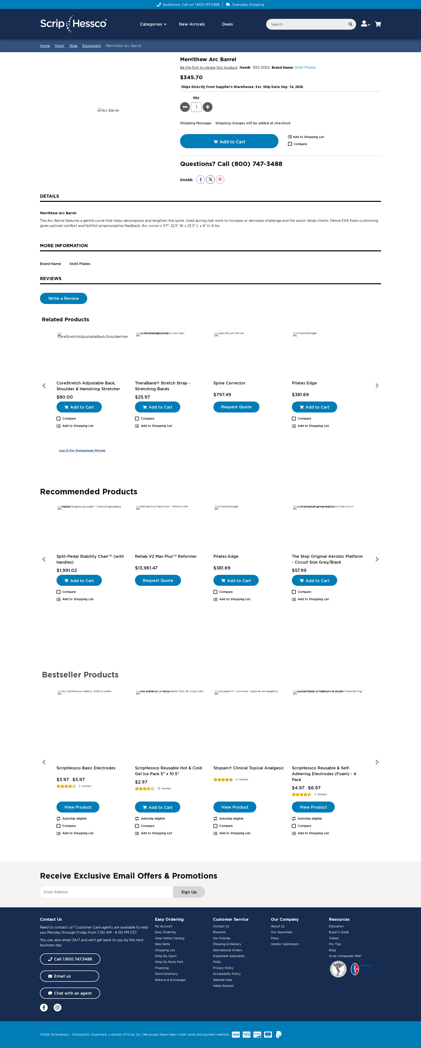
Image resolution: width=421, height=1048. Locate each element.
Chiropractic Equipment (89, 1034)
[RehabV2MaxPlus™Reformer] (171, 529)
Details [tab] (49, 196)
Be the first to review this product (209, 67)
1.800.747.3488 (207, 4)
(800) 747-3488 (256, 163)
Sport (59, 46)
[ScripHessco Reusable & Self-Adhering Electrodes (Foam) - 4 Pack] (328, 725)
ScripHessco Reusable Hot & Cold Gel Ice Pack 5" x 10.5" (168, 771)
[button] (366, 24)
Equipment (91, 46)
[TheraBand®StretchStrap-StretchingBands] (171, 355)
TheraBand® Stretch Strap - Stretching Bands (162, 386)
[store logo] (73, 24)
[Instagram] (57, 1007)
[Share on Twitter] (210, 179)
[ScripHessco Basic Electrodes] (93, 725)
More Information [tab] (64, 245)
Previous (44, 386)
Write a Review (63, 298)
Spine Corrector (229, 383)
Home (45, 46)
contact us (63, 927)
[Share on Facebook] (200, 179)
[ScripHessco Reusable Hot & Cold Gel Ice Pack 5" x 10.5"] (171, 725)
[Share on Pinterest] (220, 179)
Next (377, 386)
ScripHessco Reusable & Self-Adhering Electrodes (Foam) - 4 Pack (324, 774)
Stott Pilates (305, 67)
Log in (82, 450)
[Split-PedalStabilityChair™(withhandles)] (93, 529)
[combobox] (311, 24)
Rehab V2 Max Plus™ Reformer (166, 556)
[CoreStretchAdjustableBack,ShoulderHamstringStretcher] (93, 355)
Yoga (73, 46)
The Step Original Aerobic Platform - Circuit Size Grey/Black (327, 559)
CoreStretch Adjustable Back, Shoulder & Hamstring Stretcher (88, 386)
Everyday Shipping (248, 4)
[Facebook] (44, 1007)
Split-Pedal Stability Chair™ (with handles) (90, 559)
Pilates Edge (304, 383)
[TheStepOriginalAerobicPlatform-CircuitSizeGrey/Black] (328, 529)
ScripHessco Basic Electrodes (86, 768)
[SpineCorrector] (249, 355)
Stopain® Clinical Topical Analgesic (248, 768)
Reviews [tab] (51, 278)
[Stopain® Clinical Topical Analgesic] (249, 725)
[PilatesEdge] (328, 355)
